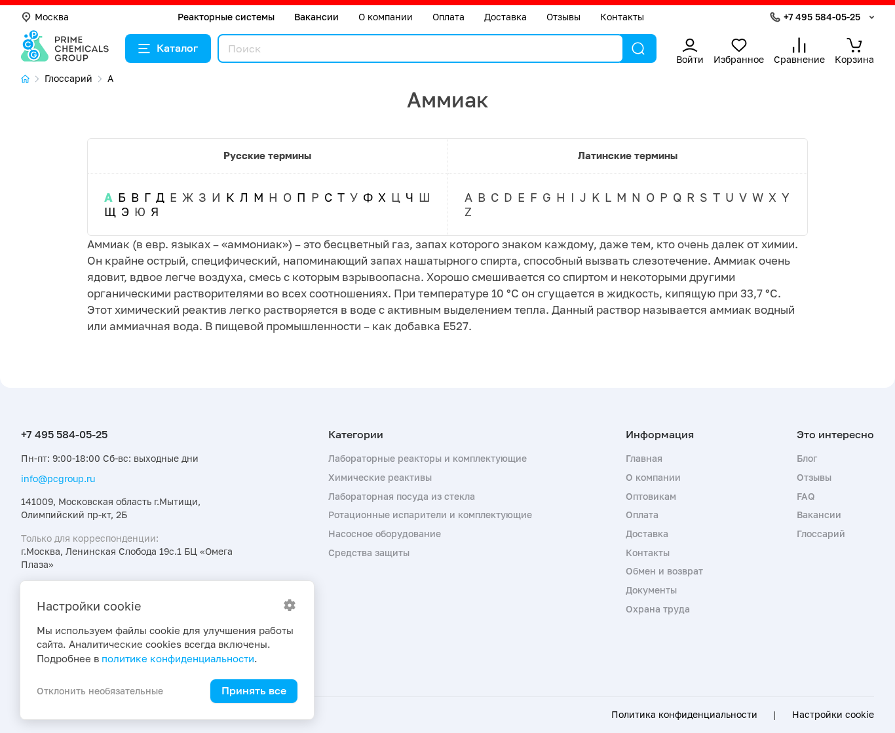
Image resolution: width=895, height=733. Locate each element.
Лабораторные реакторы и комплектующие (427, 458)
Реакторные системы (226, 16)
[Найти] (638, 48)
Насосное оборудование (384, 533)
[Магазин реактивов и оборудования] (33, 79)
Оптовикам (651, 496)
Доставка (505, 16)
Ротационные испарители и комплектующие (430, 514)
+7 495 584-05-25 (822, 16)
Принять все (253, 690)
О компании (385, 16)
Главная (644, 458)
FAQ (806, 496)
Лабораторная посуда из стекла (401, 496)
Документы (651, 589)
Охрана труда (658, 608)
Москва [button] (52, 16)
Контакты (622, 16)
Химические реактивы (380, 477)
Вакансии (316, 16)
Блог (807, 458)
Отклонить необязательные (100, 690)
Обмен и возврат (664, 570)
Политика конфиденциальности (684, 714)
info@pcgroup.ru (58, 478)
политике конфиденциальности (178, 658)
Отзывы (563, 16)
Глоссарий (821, 533)
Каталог (177, 47)
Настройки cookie (833, 714)
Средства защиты (368, 552)
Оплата (448, 16)
